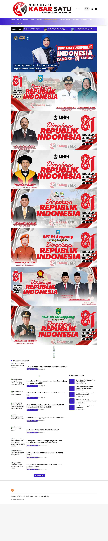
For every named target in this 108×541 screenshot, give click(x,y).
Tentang (13, 496)
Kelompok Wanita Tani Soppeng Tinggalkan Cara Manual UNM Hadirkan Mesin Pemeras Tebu (31, 29)
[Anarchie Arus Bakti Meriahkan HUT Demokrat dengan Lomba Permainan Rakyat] (45, 29)
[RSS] (12, 490)
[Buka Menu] (96, 9)
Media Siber (29, 496)
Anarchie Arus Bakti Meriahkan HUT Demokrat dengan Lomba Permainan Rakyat (57, 29)
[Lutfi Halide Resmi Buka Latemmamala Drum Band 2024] (18, 395)
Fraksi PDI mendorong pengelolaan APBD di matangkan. (86, 400)
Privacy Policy (45, 496)
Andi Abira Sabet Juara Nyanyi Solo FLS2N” (43, 430)
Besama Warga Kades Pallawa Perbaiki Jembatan (85, 29)
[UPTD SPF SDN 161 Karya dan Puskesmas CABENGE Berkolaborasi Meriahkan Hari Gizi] (18, 407)
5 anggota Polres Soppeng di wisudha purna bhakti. (85, 394)
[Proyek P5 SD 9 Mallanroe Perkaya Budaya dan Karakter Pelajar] (18, 467)
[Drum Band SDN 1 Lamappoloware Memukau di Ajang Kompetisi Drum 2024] (18, 383)
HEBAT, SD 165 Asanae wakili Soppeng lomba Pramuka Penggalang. (84, 387)
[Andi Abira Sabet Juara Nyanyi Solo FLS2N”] (18, 431)
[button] (88, 8)
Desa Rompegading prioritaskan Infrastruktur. (86, 406)
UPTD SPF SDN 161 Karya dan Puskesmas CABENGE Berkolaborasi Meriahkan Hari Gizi (45, 406)
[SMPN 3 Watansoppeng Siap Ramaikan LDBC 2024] (18, 419)
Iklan (36, 496)
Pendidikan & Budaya (32, 369)
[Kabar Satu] (42, 9)
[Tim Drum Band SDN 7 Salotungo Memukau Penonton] (18, 368)
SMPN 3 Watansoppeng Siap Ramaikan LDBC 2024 (46, 418)
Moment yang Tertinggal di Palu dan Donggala (85, 381)
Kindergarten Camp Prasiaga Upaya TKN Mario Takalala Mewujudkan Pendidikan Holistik (44, 442)
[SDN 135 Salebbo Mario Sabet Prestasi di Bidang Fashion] (18, 455)
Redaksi (21, 496)
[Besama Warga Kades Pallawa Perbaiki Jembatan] (72, 29)
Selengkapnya (39, 475)
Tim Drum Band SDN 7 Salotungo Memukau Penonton (47, 367)
